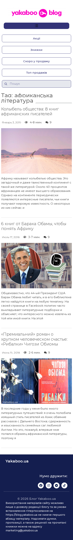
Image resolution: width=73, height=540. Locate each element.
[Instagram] (49, 485)
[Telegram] (57, 485)
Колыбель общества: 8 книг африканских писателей (30, 111)
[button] (36, 38)
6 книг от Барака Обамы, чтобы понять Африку (33, 226)
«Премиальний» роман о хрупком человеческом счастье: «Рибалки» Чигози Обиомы (34, 339)
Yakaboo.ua (17, 461)
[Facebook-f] (41, 485)
